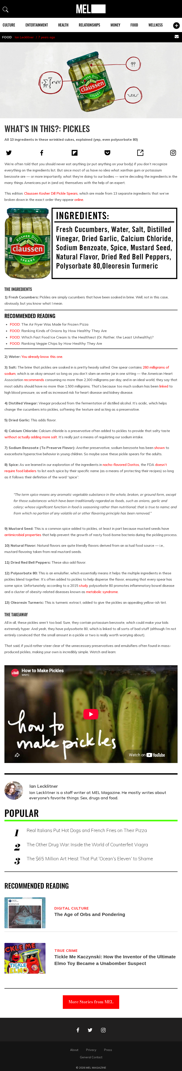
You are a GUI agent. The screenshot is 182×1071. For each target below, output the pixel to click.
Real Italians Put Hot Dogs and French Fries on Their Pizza (87, 830)
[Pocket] (107, 152)
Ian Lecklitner (24, 37)
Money (115, 25)
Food (134, 25)
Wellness (155, 25)
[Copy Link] (140, 152)
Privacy (91, 1050)
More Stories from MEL (91, 1002)
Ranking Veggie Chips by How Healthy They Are (56, 343)
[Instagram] (173, 152)
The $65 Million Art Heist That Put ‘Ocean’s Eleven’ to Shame (90, 858)
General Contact (91, 1057)
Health (63, 25)
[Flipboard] (74, 152)
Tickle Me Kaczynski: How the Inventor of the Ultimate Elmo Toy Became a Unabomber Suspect (115, 960)
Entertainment (37, 25)
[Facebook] (41, 152)
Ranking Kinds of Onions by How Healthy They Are (58, 330)
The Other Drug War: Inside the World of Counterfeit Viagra (87, 844)
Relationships (89, 25)
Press (108, 1050)
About (74, 1050)
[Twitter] (8, 152)
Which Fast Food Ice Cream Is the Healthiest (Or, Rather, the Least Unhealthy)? (82, 337)
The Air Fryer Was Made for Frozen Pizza (49, 324)
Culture (9, 25)
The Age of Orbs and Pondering (89, 914)
